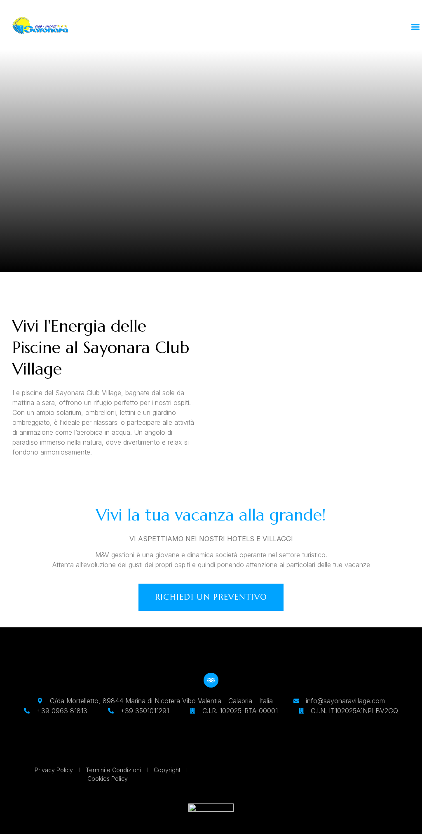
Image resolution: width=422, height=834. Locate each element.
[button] (415, 27)
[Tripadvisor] (211, 680)
